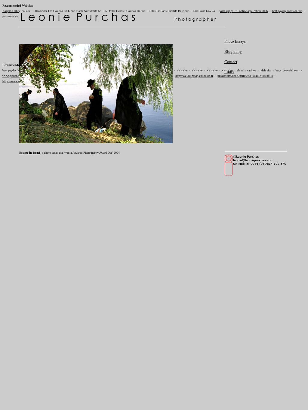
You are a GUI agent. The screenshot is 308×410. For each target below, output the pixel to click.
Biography (233, 51)
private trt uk (10, 16)
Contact (230, 61)
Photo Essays (235, 41)
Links (229, 72)
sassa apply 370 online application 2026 (243, 11)
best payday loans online (287, 11)
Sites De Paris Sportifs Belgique (169, 11)
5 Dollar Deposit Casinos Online (125, 11)
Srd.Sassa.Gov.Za (204, 11)
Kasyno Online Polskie (16, 11)
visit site (265, 70)
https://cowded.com (287, 70)
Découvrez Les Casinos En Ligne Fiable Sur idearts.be (68, 11)
